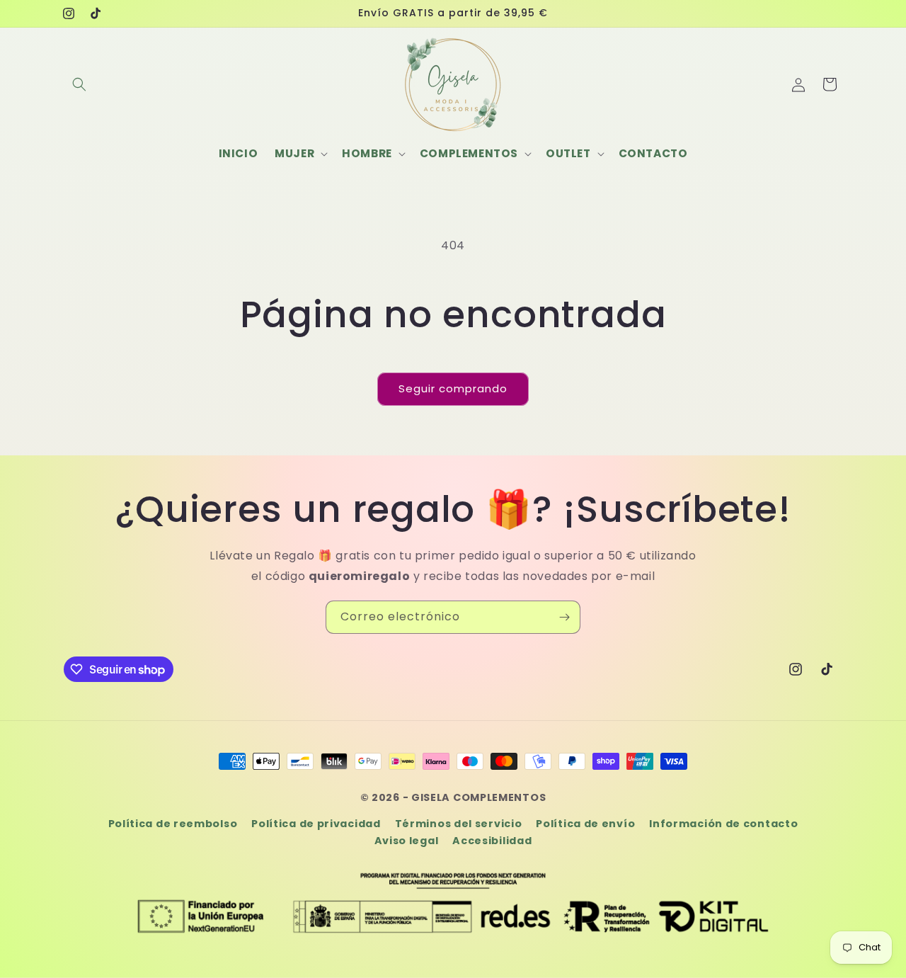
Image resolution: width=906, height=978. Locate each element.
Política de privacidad (315, 824)
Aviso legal (406, 841)
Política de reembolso (173, 824)
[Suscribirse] (564, 617)
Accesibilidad (492, 841)
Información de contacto (723, 824)
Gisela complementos (478, 797)
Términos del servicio (458, 824)
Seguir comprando (453, 388)
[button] (79, 84)
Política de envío (585, 824)
